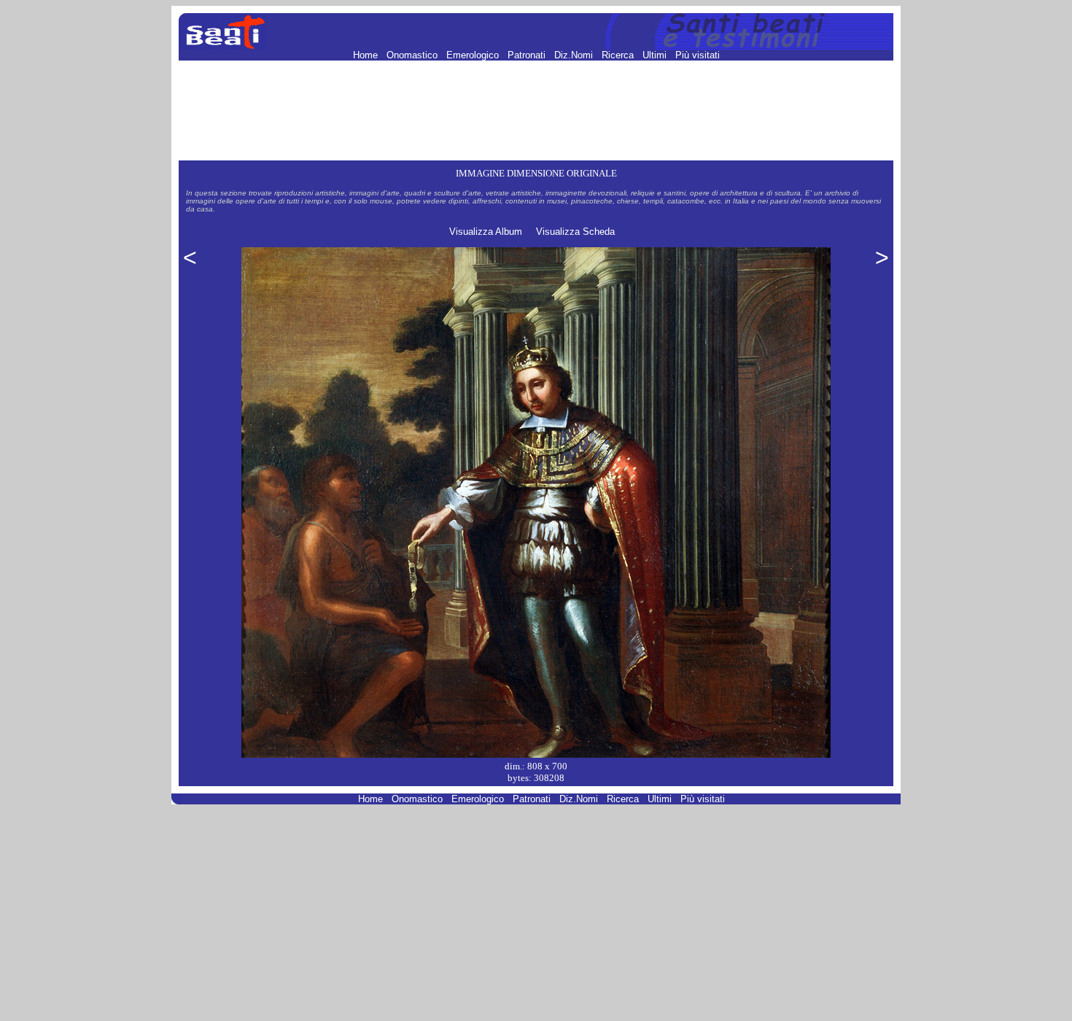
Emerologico (474, 55)
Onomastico (413, 55)
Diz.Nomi (575, 55)
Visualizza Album (485, 231)
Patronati (528, 55)
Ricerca (619, 55)
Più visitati (697, 55)
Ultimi (655, 55)
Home (367, 55)
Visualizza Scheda (575, 231)
